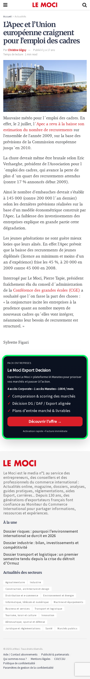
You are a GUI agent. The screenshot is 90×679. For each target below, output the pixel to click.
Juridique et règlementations (22, 628)
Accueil (7, 16)
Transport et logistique (48, 608)
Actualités (20, 16)
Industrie (35, 582)
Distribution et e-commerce (21, 595)
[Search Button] (84, 5)
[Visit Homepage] (45, 4)
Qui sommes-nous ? (15, 659)
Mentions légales (40, 659)
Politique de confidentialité (19, 663)
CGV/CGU (59, 659)
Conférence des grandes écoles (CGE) (47, 290)
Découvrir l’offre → (45, 421)
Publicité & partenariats (55, 654)
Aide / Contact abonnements (20, 654)
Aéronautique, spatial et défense (25, 621)
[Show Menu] (5, 5)
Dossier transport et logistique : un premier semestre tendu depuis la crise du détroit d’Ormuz (40, 559)
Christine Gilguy (17, 50)
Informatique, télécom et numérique (27, 602)
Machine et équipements (68, 602)
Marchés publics (67, 628)
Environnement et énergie (58, 595)
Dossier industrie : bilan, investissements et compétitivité (41, 545)
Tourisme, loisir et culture (20, 615)
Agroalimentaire (15, 582)
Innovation (48, 615)
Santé (48, 628)
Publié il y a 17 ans (44, 50)
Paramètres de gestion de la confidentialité (28, 668)
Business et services (17, 608)
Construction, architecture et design (27, 588)
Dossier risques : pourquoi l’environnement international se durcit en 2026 (40, 533)
